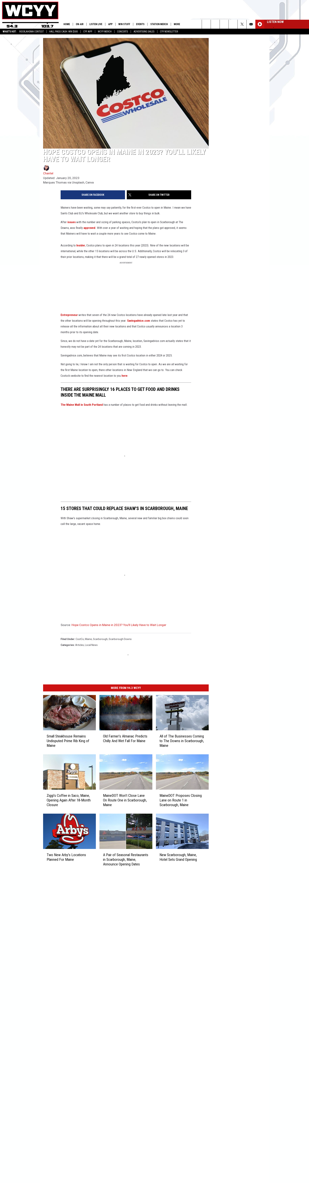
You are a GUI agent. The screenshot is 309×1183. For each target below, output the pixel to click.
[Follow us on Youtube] (251, 24)
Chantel (48, 173)
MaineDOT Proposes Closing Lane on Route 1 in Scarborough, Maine (181, 800)
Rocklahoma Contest (31, 31)
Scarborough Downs (120, 639)
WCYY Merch (105, 31)
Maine (88, 639)
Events (140, 24)
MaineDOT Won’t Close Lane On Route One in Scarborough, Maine (125, 800)
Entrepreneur (69, 315)
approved (89, 228)
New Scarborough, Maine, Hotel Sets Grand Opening (178, 857)
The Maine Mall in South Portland (82, 404)
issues (71, 222)
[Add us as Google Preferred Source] (215, 24)
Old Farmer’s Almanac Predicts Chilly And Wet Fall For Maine (125, 738)
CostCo (80, 639)
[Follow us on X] (242, 24)
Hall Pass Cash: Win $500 (63, 31)
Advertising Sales (144, 31)
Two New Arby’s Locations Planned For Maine (66, 857)
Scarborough (100, 639)
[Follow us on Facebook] (224, 24)
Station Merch (159, 24)
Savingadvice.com (138, 320)
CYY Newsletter (169, 31)
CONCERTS (122, 31)
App (110, 24)
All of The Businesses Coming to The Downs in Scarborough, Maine (182, 741)
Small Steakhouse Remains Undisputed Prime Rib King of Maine (68, 741)
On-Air (80, 24)
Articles (79, 645)
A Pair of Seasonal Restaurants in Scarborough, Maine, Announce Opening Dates (125, 859)
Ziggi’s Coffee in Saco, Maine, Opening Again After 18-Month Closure (69, 800)
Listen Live (95, 24)
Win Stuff (124, 24)
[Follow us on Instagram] (233, 24)
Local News (91, 645)
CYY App (87, 31)
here (124, 375)
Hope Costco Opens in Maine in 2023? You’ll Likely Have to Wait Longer (119, 625)
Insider (80, 245)
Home (66, 24)
